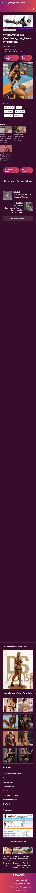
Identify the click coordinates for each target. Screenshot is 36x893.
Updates (13, 30)
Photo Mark (10, 181)
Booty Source (21, 880)
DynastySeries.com (16, 2)
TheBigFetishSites (10, 799)
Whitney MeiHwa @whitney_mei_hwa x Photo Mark (17, 38)
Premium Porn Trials (10, 795)
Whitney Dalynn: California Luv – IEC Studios (19, 136)
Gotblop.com (8, 782)
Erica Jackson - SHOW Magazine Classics (22, 195)
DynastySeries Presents (12, 773)
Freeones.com (8, 778)
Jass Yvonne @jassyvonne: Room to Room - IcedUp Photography (13, 208)
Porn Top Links (8, 791)
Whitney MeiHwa (24, 181)
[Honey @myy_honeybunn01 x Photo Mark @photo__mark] (6, 148)
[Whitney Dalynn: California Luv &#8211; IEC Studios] (20, 129)
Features (6, 30)
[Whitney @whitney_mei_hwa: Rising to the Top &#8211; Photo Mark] (6, 129)
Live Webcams (8, 786)
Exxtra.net (14, 887)
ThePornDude (8, 804)
